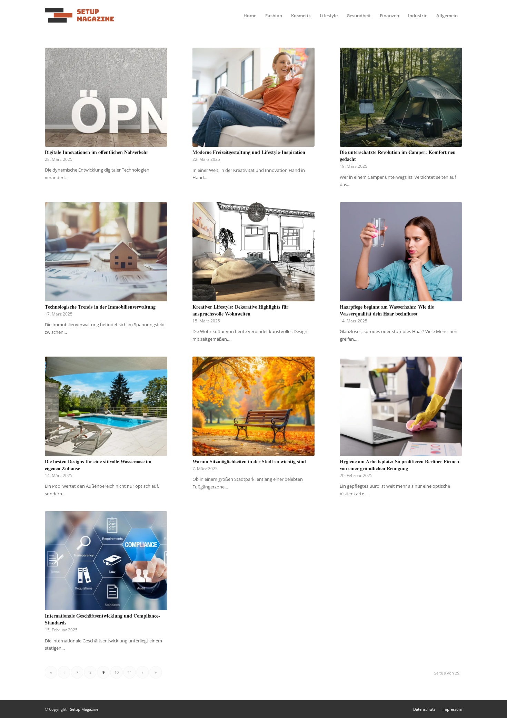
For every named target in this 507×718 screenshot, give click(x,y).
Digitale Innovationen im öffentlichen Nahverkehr (96, 152)
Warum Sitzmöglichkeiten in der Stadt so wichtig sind (249, 461)
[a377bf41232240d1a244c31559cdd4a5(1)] (79, 15)
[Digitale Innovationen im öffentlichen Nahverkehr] (106, 97)
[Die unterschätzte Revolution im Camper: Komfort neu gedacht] (401, 97)
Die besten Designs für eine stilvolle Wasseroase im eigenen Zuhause (98, 465)
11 (130, 672)
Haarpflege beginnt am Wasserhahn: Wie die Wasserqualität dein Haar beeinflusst (387, 310)
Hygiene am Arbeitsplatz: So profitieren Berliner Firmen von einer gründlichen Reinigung (399, 465)
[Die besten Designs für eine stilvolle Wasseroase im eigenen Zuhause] (106, 406)
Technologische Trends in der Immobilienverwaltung (100, 306)
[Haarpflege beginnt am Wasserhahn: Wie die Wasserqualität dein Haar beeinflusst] (401, 251)
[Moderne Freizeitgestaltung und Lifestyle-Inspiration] (253, 97)
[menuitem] (250, 15)
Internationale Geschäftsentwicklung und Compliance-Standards (102, 619)
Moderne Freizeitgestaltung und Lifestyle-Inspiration (248, 152)
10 (117, 672)
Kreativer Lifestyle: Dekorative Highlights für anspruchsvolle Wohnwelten (240, 310)
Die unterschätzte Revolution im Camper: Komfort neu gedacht (398, 155)
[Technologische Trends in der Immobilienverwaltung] (106, 251)
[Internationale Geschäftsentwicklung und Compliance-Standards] (106, 560)
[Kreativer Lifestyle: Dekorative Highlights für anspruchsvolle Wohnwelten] (253, 251)
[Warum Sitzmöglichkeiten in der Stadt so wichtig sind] (253, 406)
